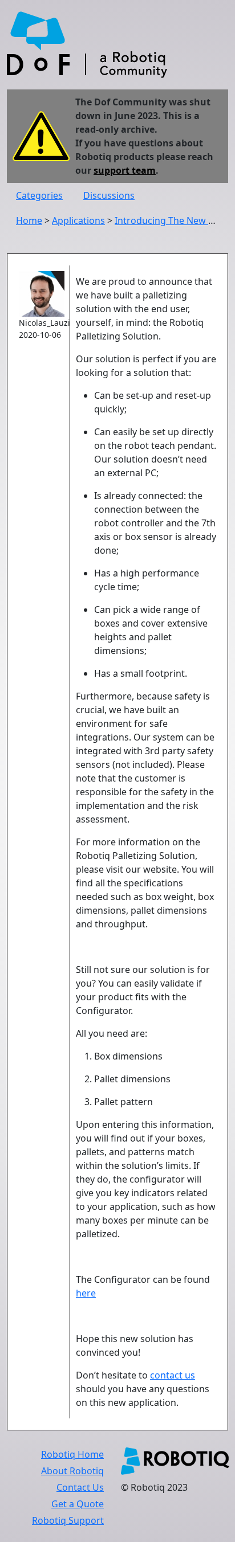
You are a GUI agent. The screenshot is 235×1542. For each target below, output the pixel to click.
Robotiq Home (72, 1454)
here (86, 1293)
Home (29, 220)
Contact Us (80, 1487)
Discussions (109, 195)
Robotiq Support (68, 1520)
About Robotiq (72, 1471)
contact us (172, 1375)
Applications (78, 220)
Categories (39, 195)
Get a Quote (77, 1504)
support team (125, 170)
